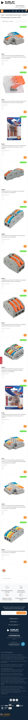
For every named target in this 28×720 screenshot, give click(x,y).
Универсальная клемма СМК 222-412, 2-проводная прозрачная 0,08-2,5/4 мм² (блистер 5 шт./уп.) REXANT (13, 416)
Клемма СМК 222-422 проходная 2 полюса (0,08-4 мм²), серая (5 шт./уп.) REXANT (13, 236)
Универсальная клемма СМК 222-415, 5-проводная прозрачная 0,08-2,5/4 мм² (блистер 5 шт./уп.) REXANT (13, 147)
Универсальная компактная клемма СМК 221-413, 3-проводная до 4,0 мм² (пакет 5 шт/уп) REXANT (13, 102)
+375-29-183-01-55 (20, 6)
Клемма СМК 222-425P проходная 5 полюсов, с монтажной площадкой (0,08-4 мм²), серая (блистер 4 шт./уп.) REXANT (12, 370)
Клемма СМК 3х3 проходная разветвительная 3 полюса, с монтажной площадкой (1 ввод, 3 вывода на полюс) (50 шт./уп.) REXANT (13, 507)
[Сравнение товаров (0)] (19, 11)
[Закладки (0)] (22, 11)
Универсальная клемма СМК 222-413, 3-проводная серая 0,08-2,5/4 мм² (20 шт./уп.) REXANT (13, 325)
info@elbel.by (14, 642)
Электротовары (14, 578)
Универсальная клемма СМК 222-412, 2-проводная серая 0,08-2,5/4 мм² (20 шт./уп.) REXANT (13, 280)
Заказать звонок (14, 644)
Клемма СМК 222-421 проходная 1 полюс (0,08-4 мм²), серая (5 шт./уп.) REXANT (12, 192)
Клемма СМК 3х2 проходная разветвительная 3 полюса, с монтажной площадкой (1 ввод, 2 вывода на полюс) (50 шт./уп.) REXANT (13, 461)
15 (24, 21)
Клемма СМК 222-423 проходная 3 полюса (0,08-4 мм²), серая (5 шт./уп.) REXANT (13, 552)
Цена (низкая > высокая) (7, 21)
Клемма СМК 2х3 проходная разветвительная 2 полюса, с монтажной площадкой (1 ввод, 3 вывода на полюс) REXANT (13, 57)
